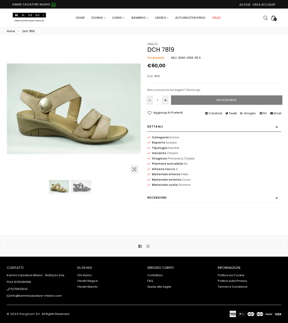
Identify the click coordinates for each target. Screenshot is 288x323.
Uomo (117, 18)
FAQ (150, 281)
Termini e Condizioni (233, 287)
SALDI (216, 18)
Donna (98, 18)
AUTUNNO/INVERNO (190, 18)
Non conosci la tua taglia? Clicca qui (173, 90)
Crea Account (264, 5)
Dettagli (155, 126)
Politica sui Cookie (231, 275)
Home (80, 18)
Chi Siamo (84, 275)
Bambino (139, 18)
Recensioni (157, 198)
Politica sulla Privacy (232, 281)
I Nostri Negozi (87, 281)
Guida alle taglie (159, 287)
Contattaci (155, 275)
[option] (59, 187)
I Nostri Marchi (87, 287)
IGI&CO (152, 44)
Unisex (161, 18)
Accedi (244, 5)
